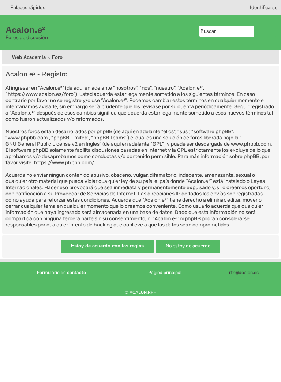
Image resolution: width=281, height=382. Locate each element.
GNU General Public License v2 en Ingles (52, 144)
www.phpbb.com (251, 144)
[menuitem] (260, 7)
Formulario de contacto (61, 272)
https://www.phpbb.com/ (64, 163)
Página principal (164, 272)
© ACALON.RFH (141, 292)
